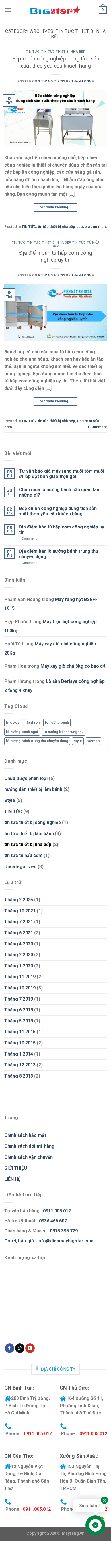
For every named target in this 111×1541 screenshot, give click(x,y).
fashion (33, 722)
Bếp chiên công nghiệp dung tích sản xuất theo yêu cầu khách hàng (55, 62)
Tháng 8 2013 (18, 1076)
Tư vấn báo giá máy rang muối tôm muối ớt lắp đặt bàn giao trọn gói (61, 473)
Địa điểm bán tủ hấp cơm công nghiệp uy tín (55, 256)
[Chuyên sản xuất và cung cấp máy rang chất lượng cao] (55, 10)
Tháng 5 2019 (18, 1021)
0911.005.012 (56, 1211)
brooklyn (13, 722)
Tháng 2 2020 (18, 954)
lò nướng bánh (57, 722)
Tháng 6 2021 (18, 932)
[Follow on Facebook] (9, 1348)
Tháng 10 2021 (20, 911)
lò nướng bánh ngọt (22, 732)
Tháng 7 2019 (18, 999)
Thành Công (82, 81)
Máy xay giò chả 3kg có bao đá (73, 666)
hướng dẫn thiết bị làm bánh (33, 789)
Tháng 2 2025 (18, 899)
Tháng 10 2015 (20, 1043)
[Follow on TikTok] (19, 1348)
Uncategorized (20, 866)
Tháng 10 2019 (20, 988)
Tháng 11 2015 (20, 1031)
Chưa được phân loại (26, 778)
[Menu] (7, 10)
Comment (97, 427)
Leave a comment (91, 226)
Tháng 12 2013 (20, 1065)
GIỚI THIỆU (15, 1168)
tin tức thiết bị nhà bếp (63, 52)
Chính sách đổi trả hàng (29, 1146)
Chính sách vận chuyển (28, 1157)
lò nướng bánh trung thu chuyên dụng (37, 741)
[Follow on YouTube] (30, 1348)
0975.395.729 (64, 1231)
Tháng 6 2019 (18, 1010)
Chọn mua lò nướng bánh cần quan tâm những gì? (60, 492)
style (78, 741)
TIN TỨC (33, 52)
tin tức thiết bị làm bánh (29, 833)
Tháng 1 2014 (18, 1054)
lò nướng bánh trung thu (63, 732)
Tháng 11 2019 (20, 976)
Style (9, 800)
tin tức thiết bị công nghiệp (32, 822)
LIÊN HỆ (12, 1179)
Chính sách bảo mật (25, 1135)
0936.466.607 (53, 1221)
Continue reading (55, 207)
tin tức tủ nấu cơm (75, 244)
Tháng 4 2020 (18, 944)
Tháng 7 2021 (18, 921)
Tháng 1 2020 (18, 966)
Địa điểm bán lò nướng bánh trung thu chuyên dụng (58, 553)
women (93, 741)
